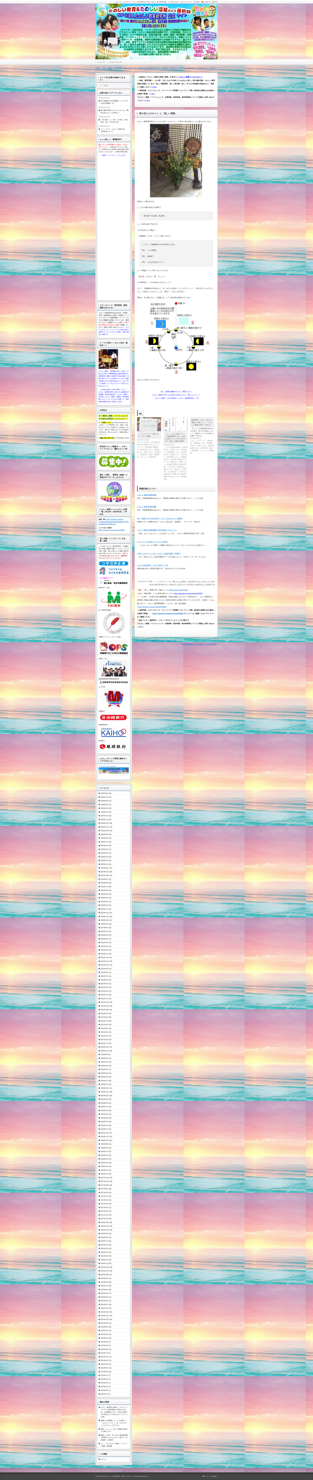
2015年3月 (104, 1301)
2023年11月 (105, 916)
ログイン (104, 1459)
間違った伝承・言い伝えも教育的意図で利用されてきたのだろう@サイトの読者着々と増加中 (114, 1437)
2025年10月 (105, 831)
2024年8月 (104, 883)
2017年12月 (105, 1178)
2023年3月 (104, 946)
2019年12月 (105, 1088)
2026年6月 (104, 801)
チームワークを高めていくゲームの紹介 (152, 542)
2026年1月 (104, 819)
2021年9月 (104, 1013)
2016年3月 (104, 1256)
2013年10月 (105, 1364)
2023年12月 (105, 913)
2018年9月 (104, 1144)
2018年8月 (104, 1148)
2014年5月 (104, 1338)
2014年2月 (104, 1349)
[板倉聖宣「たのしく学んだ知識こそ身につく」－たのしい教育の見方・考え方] (203, 435)
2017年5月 (104, 1204)
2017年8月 (104, 1193)
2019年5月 (104, 1114)
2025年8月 (104, 838)
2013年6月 (104, 1379)
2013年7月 (104, 1375)
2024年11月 (105, 872)
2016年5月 (104, 1248)
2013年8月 (104, 1372)
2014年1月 (104, 1353)
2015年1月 (104, 1308)
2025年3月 (104, 857)
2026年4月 (104, 808)
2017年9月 (104, 1189)
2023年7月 (104, 931)
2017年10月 (105, 1185)
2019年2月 (104, 1125)
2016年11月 (105, 1226)
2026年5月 (104, 805)
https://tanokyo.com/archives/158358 (152, 607)
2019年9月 (104, 1099)
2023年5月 (104, 939)
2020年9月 (104, 1054)
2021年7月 (104, 1021)
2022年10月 (105, 965)
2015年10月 (105, 1275)
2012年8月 (104, 1390)
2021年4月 (104, 1032)
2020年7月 (104, 1062)
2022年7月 (104, 976)
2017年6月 (104, 1200)
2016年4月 (104, 1252)
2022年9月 (104, 969)
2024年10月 (105, 875)
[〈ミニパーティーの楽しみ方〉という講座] (149, 424)
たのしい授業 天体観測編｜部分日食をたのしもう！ (157, 530)
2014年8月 (104, 1327)
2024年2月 (104, 905)
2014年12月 (105, 1312)
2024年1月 (104, 909)
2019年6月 (104, 1110)
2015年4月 (104, 1297)
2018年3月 (104, 1166)
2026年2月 (104, 816)
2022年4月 (104, 987)
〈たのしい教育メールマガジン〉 (190, 77)
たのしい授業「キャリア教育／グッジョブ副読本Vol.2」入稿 (156, 640)
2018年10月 (105, 1140)
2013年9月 (104, 1368)
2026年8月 (104, 793)
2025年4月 (104, 853)
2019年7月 (104, 1107)
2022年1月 (104, 999)
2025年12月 (105, 823)
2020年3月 (104, 1077)
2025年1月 (104, 864)
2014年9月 (104, 1323)
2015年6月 (104, 1290)
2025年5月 (104, 849)
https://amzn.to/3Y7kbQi (178, 590)
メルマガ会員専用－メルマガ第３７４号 (152, 565)
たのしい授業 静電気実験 (146, 495)
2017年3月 (104, 1211)
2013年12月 (105, 1357)
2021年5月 (104, 1028)
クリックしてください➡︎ (107, 766)
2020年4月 (104, 1073)
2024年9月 (104, 879)
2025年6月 (104, 845)
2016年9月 (104, 1233)
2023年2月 (104, 950)
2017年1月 (104, 1219)
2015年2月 (104, 1304)
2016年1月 (104, 1263)
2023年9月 (104, 924)
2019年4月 (104, 1118)
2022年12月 (105, 957)
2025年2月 (104, 860)
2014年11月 (105, 1316)
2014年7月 (104, 1330)
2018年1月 (104, 1174)
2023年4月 (104, 942)
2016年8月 (104, 1237)
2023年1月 (104, 954)
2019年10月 (105, 1096)
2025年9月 (104, 834)
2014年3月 (104, 1345)
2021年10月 (105, 1010)
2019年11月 (105, 1092)
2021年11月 (105, 1006)
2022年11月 (105, 961)
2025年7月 (104, 842)
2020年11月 (105, 1051)
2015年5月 (104, 1293)
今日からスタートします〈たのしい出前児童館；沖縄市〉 (159, 553)
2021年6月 (104, 1025)
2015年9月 (104, 1278)
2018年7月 (104, 1151)
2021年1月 (104, 1043)
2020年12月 (105, 1047)
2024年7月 (104, 887)
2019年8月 (104, 1103)
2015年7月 (104, 1286)
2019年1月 (104, 1129)
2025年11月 (105, 827)
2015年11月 (105, 1271)
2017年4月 (104, 1207)
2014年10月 (105, 1319)
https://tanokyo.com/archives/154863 (112, 530)
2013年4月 (104, 1383)
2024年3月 (104, 902)
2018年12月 (105, 1133)
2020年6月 (104, 1066)
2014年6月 (104, 1334)
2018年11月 (105, 1136)
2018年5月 (104, 1159)
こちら (154, 87)
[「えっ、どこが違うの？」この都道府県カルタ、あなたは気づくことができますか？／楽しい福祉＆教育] (176, 424)
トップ (102, 62)
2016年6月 (104, 1245)
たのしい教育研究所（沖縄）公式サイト (120, 1476)
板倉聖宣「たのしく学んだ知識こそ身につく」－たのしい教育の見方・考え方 (201, 422)
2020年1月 (104, 1084)
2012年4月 (104, 1394)
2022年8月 (104, 972)
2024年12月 (105, 868)
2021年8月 (104, 1017)
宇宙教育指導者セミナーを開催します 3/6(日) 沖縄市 (198, 644)
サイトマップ (116, 62)
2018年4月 (104, 1163)
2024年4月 (104, 898)
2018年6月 (104, 1155)
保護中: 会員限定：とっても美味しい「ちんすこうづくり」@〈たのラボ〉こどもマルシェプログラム (114, 1423)
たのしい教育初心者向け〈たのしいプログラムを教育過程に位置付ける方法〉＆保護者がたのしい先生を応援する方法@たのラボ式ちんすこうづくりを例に (114, 1412)
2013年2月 (104, 1387)
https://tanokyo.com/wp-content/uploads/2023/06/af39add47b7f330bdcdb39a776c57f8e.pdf (114, 521)
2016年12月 (105, 1222)
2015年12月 (105, 1267)
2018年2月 (104, 1170)
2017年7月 (104, 1196)
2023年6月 (104, 935)
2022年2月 (104, 995)
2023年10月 (105, 920)
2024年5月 (104, 894)
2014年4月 (104, 1342)
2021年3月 (104, 1036)
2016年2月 (104, 1260)
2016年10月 (105, 1230)
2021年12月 (105, 1002)
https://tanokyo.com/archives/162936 (167, 613)
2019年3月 (104, 1122)
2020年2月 (104, 1081)
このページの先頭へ (211, 1476)
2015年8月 (104, 1282)
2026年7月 (104, 797)
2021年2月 (104, 1039)
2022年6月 (104, 980)
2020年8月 (104, 1058)
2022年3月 (104, 991)
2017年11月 (105, 1181)
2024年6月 (104, 890)
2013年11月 (105, 1360)
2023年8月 (104, 928)
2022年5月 (104, 984)
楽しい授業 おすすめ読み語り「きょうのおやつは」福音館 (159, 518)
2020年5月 (104, 1069)
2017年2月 (104, 1215)
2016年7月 (104, 1241)
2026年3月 (104, 812)
